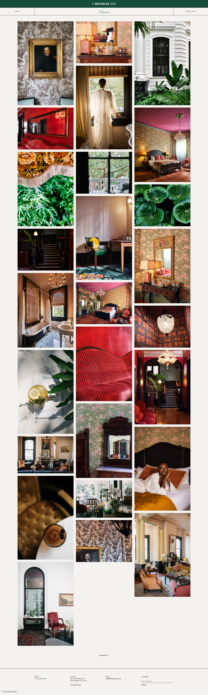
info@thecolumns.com (113, 679)
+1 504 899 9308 (40, 679)
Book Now (190, 11)
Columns (104, 11)
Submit (143, 685)
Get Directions (75, 685)
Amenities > (104, 655)
